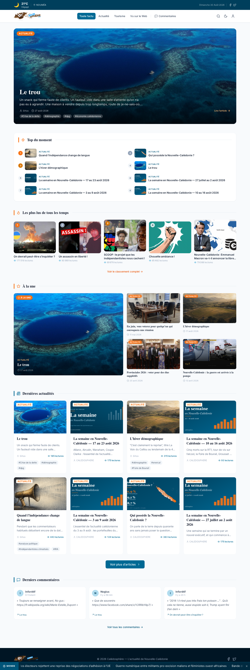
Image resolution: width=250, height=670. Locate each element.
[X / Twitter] (234, 4)
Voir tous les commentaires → (125, 627)
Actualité (103, 16)
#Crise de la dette (30, 116)
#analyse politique (28, 543)
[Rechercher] (218, 16)
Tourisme (119, 16)
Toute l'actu (86, 16)
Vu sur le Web (138, 16)
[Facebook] (230, 4)
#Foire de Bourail (140, 468)
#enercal (156, 462)
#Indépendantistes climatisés (33, 549)
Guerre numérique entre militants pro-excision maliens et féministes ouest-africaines (155, 666)
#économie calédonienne (88, 116)
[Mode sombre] (225, 16)
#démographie (52, 116)
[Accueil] (27, 16)
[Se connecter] (233, 16)
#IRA (55, 549)
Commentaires (167, 16)
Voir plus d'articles (123, 564)
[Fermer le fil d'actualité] (246, 666)
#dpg (67, 116)
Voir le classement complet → (125, 271)
